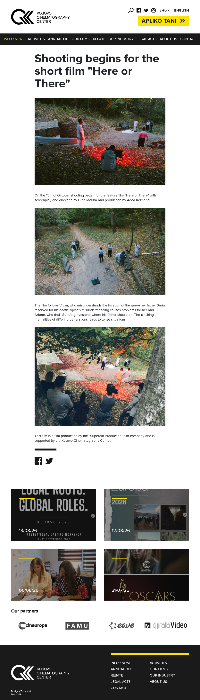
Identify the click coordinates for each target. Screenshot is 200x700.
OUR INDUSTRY (121, 39)
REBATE (99, 39)
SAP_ (20, 694)
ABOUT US (168, 39)
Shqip (165, 10)
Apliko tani (159, 21)
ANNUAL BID (58, 39)
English (181, 10)
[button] (131, 10)
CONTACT (188, 39)
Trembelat (26, 691)
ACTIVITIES (36, 39)
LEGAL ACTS (147, 39)
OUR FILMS (81, 39)
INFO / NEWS (14, 39)
